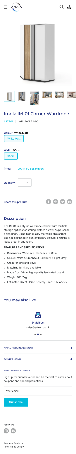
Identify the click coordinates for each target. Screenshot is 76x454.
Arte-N (8, 121)
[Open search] (62, 7)
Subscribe (16, 402)
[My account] (69, 7)
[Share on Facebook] (48, 201)
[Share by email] (69, 201)
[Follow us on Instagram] (6, 430)
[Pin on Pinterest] (55, 201)
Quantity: (9, 182)
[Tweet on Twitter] (62, 201)
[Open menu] (5, 7)
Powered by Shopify (14, 446)
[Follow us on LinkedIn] (13, 430)
